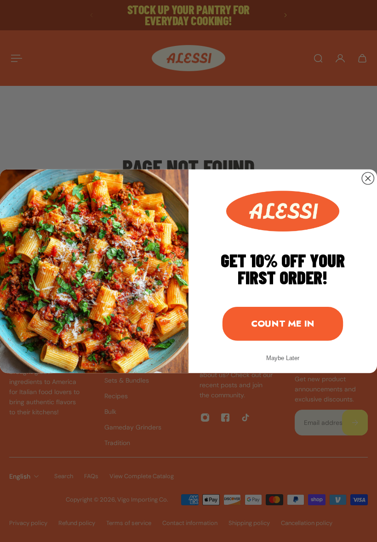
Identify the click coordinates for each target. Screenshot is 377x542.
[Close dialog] (368, 178)
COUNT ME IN (282, 323)
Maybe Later (282, 358)
